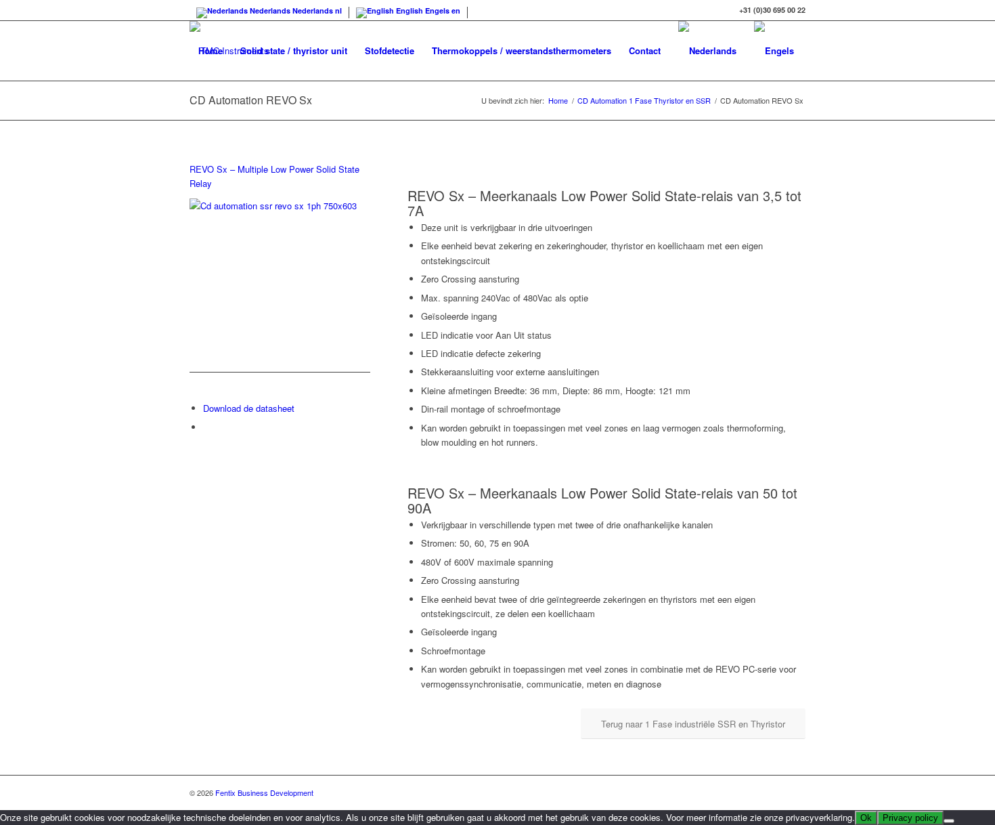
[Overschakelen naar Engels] (774, 51)
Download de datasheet (248, 408)
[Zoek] (203, 110)
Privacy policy (910, 818)
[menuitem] (210, 51)
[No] (949, 821)
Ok (866, 818)
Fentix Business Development (264, 792)
